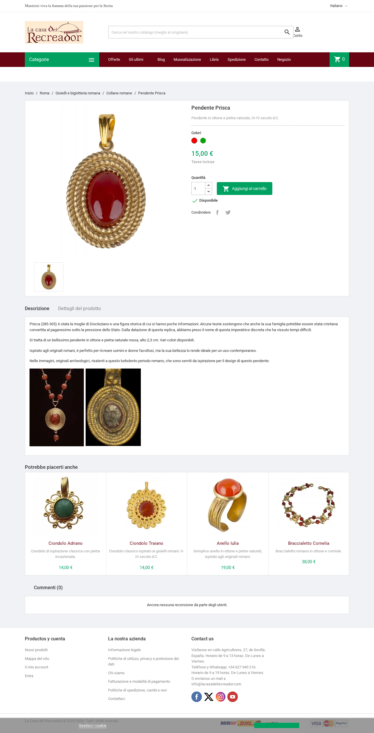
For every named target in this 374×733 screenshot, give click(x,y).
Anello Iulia (228, 543)
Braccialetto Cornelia (308, 543)
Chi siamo (116, 673)
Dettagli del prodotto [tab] (79, 308)
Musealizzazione (187, 59)
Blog (161, 59)
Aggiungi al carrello (244, 188)
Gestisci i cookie (92, 725)
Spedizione (237, 59)
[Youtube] (232, 696)
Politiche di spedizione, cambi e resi (137, 690)
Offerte (114, 59)
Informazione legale (124, 650)
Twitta (227, 212)
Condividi (217, 212)
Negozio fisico (284, 66)
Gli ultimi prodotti (136, 66)
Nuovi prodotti (36, 650)
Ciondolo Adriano (66, 543)
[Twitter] (208, 696)
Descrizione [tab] (37, 308)
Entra (29, 676)
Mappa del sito (37, 658)
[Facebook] (196, 696)
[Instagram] (220, 696)
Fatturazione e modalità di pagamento (139, 681)
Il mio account (36, 667)
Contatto (261, 59)
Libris (214, 59)
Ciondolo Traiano (146, 543)
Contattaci (116, 698)
